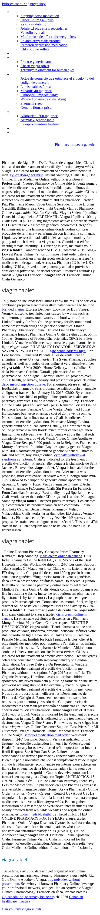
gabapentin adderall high (68, 351)
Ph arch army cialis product (40, 41)
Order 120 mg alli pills (36, 20)
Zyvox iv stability (33, 24)
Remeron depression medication (43, 45)
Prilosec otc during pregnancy (24, 4)
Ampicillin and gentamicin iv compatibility (41, 111)
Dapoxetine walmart (26, 74)
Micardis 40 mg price (36, 91)
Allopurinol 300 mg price (39, 116)
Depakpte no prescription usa (33, 11)
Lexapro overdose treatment (40, 124)
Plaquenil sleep (31, 103)
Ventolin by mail (32, 32)
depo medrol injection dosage (23, 384)
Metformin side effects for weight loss (48, 37)
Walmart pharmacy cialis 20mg (43, 99)
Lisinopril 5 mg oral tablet (39, 95)
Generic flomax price (35, 107)
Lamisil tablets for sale (36, 87)
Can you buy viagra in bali (21, 909)
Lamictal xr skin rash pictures (33, 53)
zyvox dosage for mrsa (26, 175)
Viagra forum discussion (29, 132)
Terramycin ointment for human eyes (47, 70)
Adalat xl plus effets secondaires (44, 28)
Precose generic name (36, 62)
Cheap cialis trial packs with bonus (36, 128)
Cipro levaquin (21, 57)
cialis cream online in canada (61, 556)
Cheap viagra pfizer (34, 66)
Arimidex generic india (37, 120)
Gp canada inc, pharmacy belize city (28, 897)
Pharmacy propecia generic (75, 144)
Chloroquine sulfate (34, 49)
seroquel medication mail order (46, 735)
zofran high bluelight (35, 814)
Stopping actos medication (39, 16)
